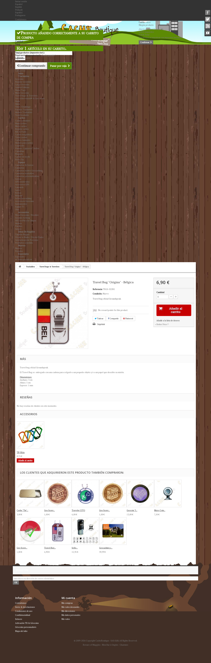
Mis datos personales (70, 615)
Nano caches (21, 123)
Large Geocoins (22, 84)
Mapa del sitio (21, 631)
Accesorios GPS (22, 184)
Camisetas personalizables (27, 176)
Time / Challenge (23, 106)
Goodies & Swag (22, 217)
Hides (17, 104)
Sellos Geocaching (23, 198)
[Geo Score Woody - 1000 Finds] (58, 493)
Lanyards (19, 187)
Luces (17, 190)
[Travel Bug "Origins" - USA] (58, 531)
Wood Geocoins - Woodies (26, 215)
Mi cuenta (68, 598)
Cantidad (160, 292)
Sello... (75, 547)
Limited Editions (22, 87)
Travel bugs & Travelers (26, 95)
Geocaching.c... (105, 547)
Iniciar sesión (21, 1)
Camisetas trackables (24, 173)
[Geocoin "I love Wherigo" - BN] (140, 493)
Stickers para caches (24, 142)
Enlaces (18, 619)
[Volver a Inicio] (20, 267)
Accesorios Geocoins (24, 201)
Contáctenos (20, 19)
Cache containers (22, 120)
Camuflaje (19, 151)
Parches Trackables (24, 109)
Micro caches (21, 126)
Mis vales (65, 619)
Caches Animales (22, 140)
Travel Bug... (50, 547)
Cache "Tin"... (22, 510)
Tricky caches (21, 137)
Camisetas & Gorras (24, 165)
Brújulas (19, 195)
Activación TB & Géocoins (27, 623)
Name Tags (20, 90)
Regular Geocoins (23, 81)
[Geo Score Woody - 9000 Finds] (113, 493)
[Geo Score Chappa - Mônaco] (30, 531)
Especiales (23, 253)
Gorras (18, 179)
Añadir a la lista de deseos (168, 320)
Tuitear (100, 318)
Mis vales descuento (70, 607)
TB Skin (21, 452)
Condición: (97, 293)
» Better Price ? (162, 324)
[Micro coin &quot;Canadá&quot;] (30, 435)
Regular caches (22, 129)
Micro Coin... (159, 510)
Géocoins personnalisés (25, 627)
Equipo (21, 162)
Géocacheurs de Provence (26, 240)
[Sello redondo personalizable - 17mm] (85, 531)
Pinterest (129, 318)
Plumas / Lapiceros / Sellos (27, 148)
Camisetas (19, 167)
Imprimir (101, 324)
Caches (21, 117)
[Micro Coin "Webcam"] (168, 493)
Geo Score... (49, 510)
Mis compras (67, 603)
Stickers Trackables (23, 112)
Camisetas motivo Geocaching (28, 170)
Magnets (19, 154)
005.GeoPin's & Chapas (25, 220)
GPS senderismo (22, 181)
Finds (17, 101)
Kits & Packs (20, 131)
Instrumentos (21, 203)
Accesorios (23, 212)
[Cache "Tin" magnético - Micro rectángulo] (30, 493)
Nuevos (21, 245)
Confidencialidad (22, 615)
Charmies (124, 644)
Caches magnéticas (23, 134)
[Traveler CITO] (85, 493)
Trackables (23, 76)
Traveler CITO (78, 510)
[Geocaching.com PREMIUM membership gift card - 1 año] (113, 531)
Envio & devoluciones (25, 607)
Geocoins (19, 79)
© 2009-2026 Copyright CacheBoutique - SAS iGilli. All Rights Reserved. (105, 640)
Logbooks (19, 145)
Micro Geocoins (22, 92)
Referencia (97, 289)
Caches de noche (22, 156)
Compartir (114, 318)
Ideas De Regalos (26, 231)
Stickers (18, 223)
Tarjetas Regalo (22, 234)
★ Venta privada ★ (23, 259)
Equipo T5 (19, 206)
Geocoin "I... (132, 510)
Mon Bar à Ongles (110, 644)
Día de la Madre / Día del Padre (29, 237)
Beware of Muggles (91, 644)
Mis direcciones (68, 611)
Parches (18, 226)
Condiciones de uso (23, 611)
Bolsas (18, 192)
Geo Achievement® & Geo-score (30, 98)
